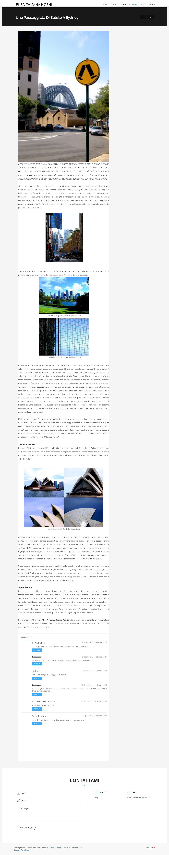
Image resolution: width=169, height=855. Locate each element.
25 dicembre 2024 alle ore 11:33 (94, 701)
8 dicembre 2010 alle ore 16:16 (94, 642)
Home (105, 4)
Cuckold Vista (39, 716)
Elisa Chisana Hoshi (34, 4)
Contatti (142, 4)
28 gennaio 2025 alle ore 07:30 (94, 716)
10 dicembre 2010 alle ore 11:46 (94, 670)
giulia (35, 671)
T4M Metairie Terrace (43, 701)
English (152, 4)
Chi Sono (113, 4)
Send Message (26, 827)
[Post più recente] (142, 17)
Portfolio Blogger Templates (60, 848)
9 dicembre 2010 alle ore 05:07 (94, 657)
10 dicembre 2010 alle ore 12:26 (94, 685)
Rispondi (37, 650)
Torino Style (38, 642)
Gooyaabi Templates (21, 850)
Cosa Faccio (125, 4)
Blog (134, 4)
